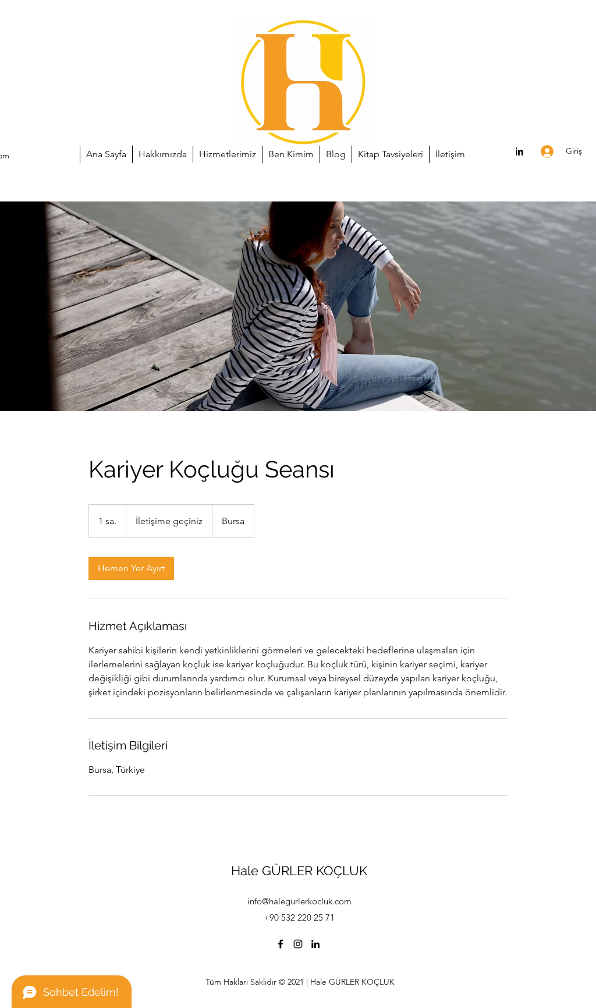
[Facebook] (280, 944)
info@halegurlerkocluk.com (299, 901)
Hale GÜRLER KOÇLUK (299, 870)
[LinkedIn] (519, 151)
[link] (131, 568)
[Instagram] (298, 944)
